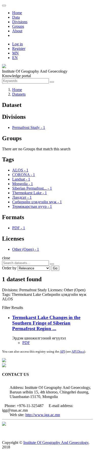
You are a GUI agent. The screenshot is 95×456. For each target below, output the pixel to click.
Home (17, 13)
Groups (18, 26)
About (17, 31)
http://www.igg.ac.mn (42, 415)
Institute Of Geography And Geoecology (55, 442)
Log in (17, 44)
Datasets (19, 94)
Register (18, 48)
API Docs (77, 351)
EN (15, 57)
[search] (52, 264)
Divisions (19, 22)
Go (55, 268)
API (62, 351)
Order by (9, 268)
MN (15, 53)
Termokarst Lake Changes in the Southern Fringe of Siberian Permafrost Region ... (46, 323)
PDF (26, 342)
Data (16, 17)
